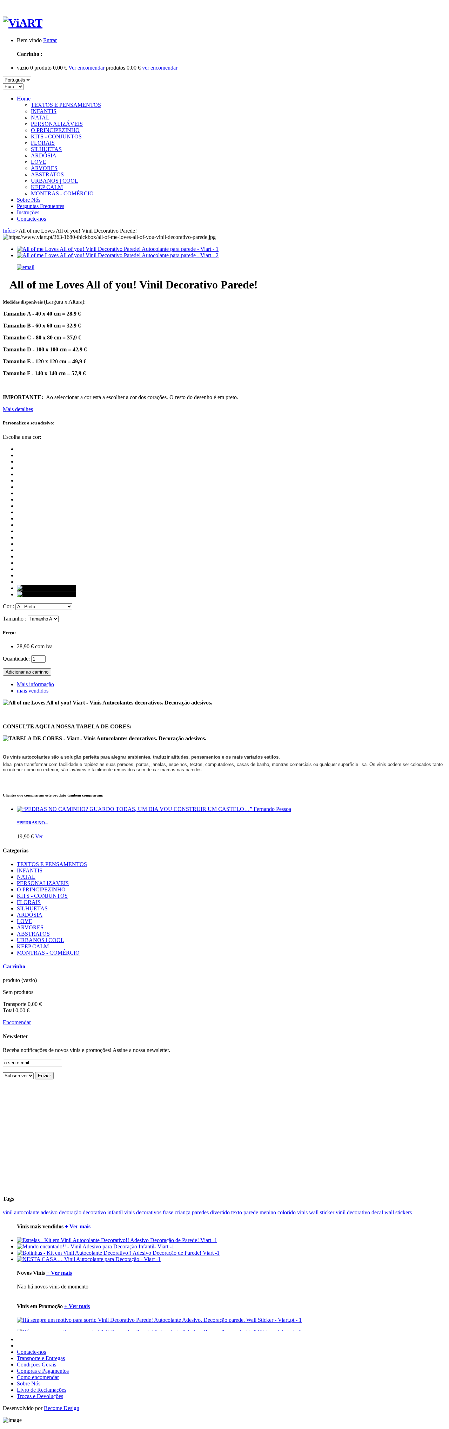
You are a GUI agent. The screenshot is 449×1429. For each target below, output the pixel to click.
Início (9, 231)
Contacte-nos (31, 219)
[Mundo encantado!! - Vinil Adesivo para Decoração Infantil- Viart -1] (95, 1246)
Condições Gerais (36, 1365)
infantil (115, 1212)
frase (168, 1212)
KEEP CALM (47, 187)
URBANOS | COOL (54, 181)
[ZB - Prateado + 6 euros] (46, 588)
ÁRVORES (44, 168)
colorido (286, 1212)
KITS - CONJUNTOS (56, 136)
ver (145, 68)
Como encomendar (38, 1377)
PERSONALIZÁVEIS (57, 124)
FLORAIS (43, 143)
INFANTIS (43, 111)
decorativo (94, 1212)
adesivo (49, 1212)
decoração (70, 1212)
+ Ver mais (78, 1226)
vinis (302, 1212)
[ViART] (22, 23)
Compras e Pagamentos (43, 1371)
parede (250, 1212)
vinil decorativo (353, 1212)
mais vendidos (32, 691)
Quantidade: (16, 659)
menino (268, 1212)
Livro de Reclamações (41, 1390)
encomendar (91, 68)
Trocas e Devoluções (40, 1396)
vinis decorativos (142, 1212)
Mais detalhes (18, 409)
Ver (72, 68)
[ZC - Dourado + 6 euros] (46, 594)
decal (377, 1212)
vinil (8, 1212)
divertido (220, 1212)
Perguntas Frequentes (40, 206)
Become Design (61, 1408)
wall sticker (321, 1212)
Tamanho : (14, 619)
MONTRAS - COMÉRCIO (62, 193)
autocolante (26, 1212)
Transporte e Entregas (41, 1358)
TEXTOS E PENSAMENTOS (66, 105)
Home (24, 99)
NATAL (40, 118)
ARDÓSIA (43, 155)
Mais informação (35, 684)
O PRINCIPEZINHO (55, 130)
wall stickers (398, 1212)
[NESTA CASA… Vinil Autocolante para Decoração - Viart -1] (89, 1259)
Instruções (28, 212)
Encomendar (17, 1022)
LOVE (38, 162)
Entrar (50, 40)
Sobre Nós (28, 200)
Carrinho (14, 966)
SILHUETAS (46, 149)
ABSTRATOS (47, 174)
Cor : (8, 606)
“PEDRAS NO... (32, 822)
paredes (200, 1212)
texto (236, 1212)
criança (182, 1212)
